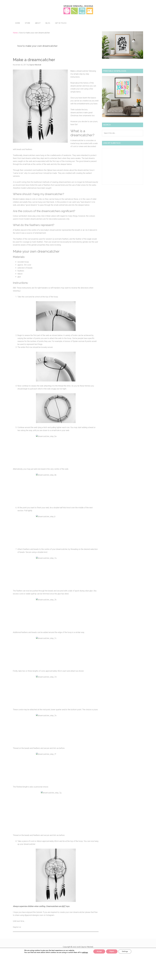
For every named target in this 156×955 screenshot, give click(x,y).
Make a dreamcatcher (34, 59)
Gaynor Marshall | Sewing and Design (78, 10)
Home (15, 33)
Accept (99, 951)
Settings (125, 951)
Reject (112, 951)
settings (85, 952)
